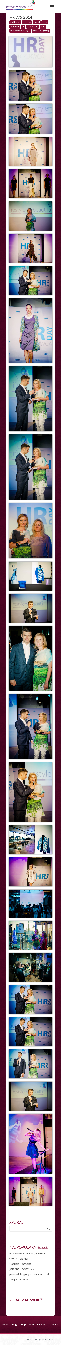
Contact (55, 1324)
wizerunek (42, 1274)
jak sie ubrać (32, 26)
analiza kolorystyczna (17, 1253)
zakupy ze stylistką (41, 30)
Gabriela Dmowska (20, 1263)
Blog (14, 1324)
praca (43, 26)
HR (23, 26)
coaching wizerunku (35, 1253)
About (5, 1324)
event (44, 22)
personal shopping (19, 1274)
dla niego (27, 22)
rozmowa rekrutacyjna (20, 30)
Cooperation (27, 1324)
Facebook (42, 1324)
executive (14, 26)
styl (31, 1274)
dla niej (37, 22)
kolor (32, 1269)
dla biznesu (15, 22)
